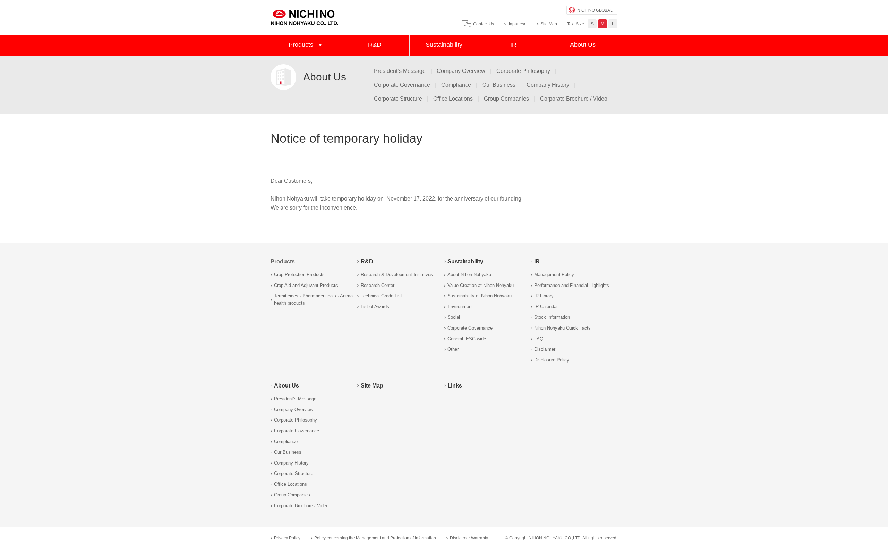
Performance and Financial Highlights (571, 285)
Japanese (517, 24)
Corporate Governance (402, 85)
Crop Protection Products (299, 274)
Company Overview (461, 71)
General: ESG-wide (466, 338)
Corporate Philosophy (523, 71)
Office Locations (453, 99)
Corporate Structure (398, 99)
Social (453, 317)
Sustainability (444, 44)
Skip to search (415, 9)
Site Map (548, 24)
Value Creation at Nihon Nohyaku (480, 285)
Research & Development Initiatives (397, 274)
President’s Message (400, 71)
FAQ (538, 338)
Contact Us (483, 24)
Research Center (377, 285)
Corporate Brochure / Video (573, 99)
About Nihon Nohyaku (469, 274)
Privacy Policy (287, 538)
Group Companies (506, 99)
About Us (583, 44)
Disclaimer (544, 349)
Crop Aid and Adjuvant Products (306, 285)
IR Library (544, 295)
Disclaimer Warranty (469, 538)
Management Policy (554, 274)
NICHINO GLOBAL (595, 10)
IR (513, 44)
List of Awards (375, 306)
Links (454, 386)
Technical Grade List (381, 295)
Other (453, 349)
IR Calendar (546, 306)
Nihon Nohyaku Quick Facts (562, 328)
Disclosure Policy (551, 360)
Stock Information (552, 317)
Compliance (456, 85)
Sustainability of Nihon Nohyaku (479, 295)
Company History (548, 85)
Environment (460, 306)
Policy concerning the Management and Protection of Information (375, 538)
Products (301, 44)
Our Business (498, 85)
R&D (374, 44)
